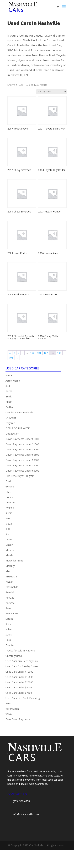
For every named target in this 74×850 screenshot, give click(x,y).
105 (11, 357)
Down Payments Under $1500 (22, 444)
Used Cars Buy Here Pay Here (22, 661)
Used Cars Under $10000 (19, 671)
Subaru (9, 629)
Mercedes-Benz (14, 560)
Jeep (8, 528)
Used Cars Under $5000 (19, 687)
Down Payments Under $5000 (22, 470)
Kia (7, 534)
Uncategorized (14, 655)
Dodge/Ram (12, 433)
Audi (8, 386)
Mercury (10, 565)
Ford (8, 481)
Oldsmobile (12, 587)
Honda (9, 497)
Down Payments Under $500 (22, 465)
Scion (9, 624)
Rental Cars (12, 613)
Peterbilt (10, 592)
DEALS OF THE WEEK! (18, 428)
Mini (8, 571)
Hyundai (10, 507)
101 (39, 352)
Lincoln (9, 544)
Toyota (10, 645)
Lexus (9, 539)
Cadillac (10, 407)
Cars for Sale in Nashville (19, 412)
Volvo (9, 714)
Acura (9, 375)
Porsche (10, 603)
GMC (8, 491)
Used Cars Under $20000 (19, 682)
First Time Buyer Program (20, 475)
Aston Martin (13, 380)
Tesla (9, 639)
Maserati (10, 550)
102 (46, 352)
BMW (9, 391)
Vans (8, 703)
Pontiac (10, 597)
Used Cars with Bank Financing (23, 698)
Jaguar (9, 523)
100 (32, 352)
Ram (8, 608)
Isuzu (8, 518)
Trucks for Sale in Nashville (20, 650)
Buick (9, 396)
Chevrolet (11, 417)
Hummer (10, 502)
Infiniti (9, 513)
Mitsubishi (11, 576)
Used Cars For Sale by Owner (22, 666)
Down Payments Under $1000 (22, 439)
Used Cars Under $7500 (19, 692)
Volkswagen (12, 708)
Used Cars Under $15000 (19, 677)
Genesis (10, 486)
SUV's (9, 634)
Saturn (9, 618)
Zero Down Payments (18, 719)
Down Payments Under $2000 (22, 449)
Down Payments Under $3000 (22, 460)
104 (59, 352)
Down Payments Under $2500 (22, 454)
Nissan (9, 581)
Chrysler (10, 423)
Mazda (9, 555)
